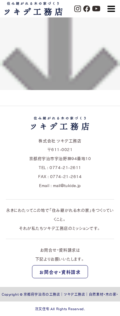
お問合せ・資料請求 (59, 272)
